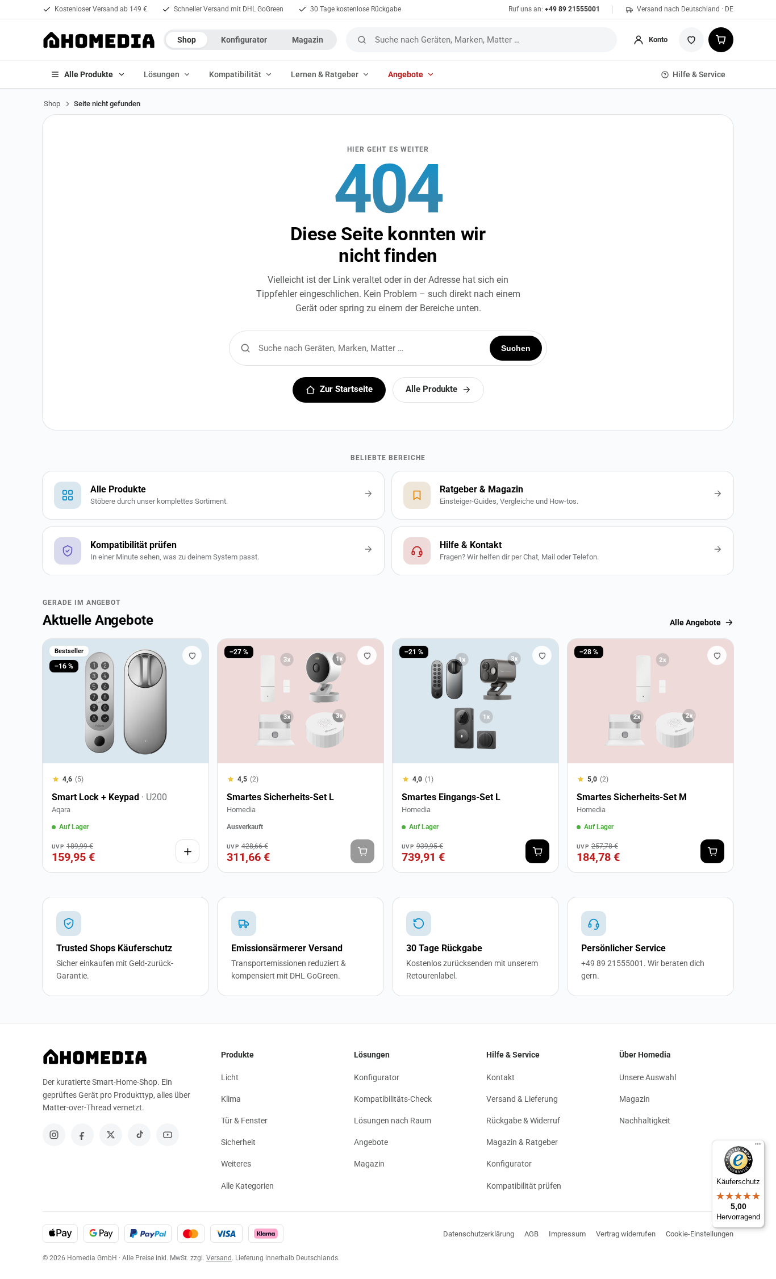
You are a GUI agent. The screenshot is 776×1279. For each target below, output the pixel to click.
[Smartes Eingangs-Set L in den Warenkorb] (537, 851)
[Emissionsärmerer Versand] (300, 946)
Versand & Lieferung (522, 1099)
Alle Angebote (695, 622)
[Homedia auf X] (110, 1134)
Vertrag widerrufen (626, 1234)
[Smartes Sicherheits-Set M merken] (717, 655)
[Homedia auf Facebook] (82, 1134)
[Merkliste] (691, 39)
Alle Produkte (88, 74)
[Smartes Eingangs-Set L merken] (542, 655)
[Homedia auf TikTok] (139, 1134)
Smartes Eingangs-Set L (451, 797)
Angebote (405, 74)
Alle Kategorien (247, 1185)
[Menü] (758, 1146)
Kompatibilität (235, 74)
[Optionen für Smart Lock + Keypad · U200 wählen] (187, 851)
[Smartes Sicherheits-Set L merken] (367, 655)
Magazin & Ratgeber (522, 1142)
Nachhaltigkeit (644, 1120)
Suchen (516, 348)
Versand (219, 1258)
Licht (230, 1077)
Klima (231, 1099)
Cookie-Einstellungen (699, 1234)
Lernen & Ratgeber (324, 74)
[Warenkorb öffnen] (720, 39)
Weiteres (236, 1163)
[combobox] (494, 39)
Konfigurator (244, 39)
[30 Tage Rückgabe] (475, 946)
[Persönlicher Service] (650, 946)
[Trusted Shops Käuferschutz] (125, 946)
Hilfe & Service (699, 74)
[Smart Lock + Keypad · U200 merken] (192, 655)
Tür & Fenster (244, 1120)
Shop (186, 39)
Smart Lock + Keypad (109, 797)
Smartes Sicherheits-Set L (280, 797)
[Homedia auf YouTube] (167, 1134)
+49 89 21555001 (572, 9)
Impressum (567, 1234)
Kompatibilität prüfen (523, 1185)
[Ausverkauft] (362, 851)
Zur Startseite (346, 389)
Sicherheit (238, 1142)
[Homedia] (99, 39)
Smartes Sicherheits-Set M (632, 797)
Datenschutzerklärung (478, 1234)
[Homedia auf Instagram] (54, 1134)
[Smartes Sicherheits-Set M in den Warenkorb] (712, 851)
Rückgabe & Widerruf (523, 1120)
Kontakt (500, 1077)
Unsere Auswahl (647, 1077)
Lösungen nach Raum (392, 1120)
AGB (531, 1234)
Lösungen (162, 74)
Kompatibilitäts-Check (393, 1099)
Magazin (307, 39)
